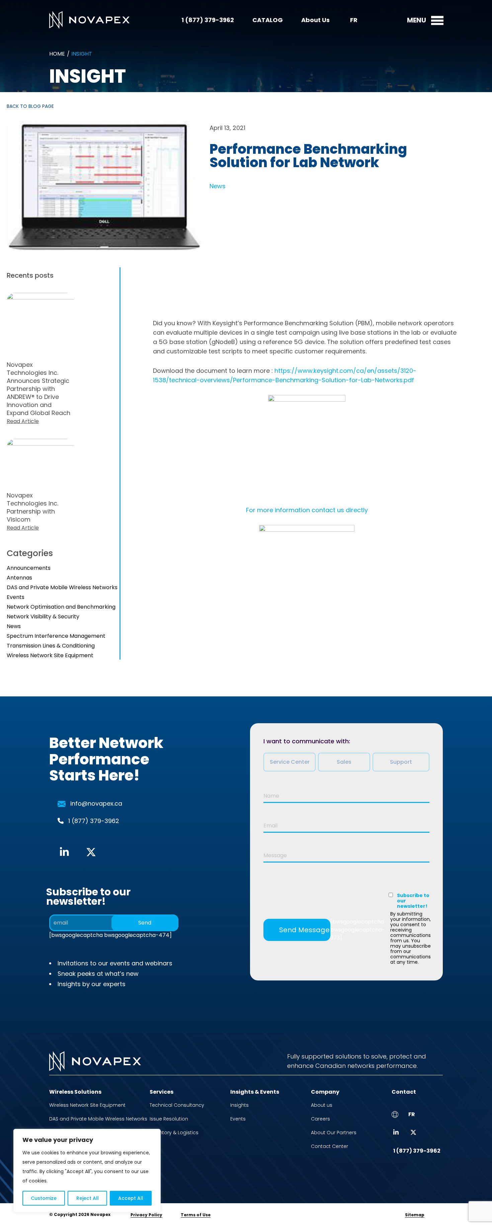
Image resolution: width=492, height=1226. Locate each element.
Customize (44, 1198)
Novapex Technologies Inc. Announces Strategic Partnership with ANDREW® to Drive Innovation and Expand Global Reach (38, 392)
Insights (239, 1105)
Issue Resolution (169, 1118)
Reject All (87, 1198)
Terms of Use (196, 1215)
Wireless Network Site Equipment (50, 655)
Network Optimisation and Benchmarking (61, 607)
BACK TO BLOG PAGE (30, 106)
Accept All (130, 1198)
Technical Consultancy (177, 1105)
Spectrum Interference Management (56, 636)
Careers (320, 1118)
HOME (57, 54)
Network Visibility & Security (43, 616)
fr (353, 20)
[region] (87, 1171)
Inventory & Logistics (174, 1132)
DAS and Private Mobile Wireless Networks (62, 587)
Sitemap (414, 1215)
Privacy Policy (146, 1215)
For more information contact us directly (307, 510)
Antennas (19, 578)
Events (15, 597)
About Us (315, 20)
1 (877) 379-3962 (207, 20)
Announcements (29, 568)
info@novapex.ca (96, 803)
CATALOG (267, 20)
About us (321, 1105)
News (218, 186)
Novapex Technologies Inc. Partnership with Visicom (32, 511)
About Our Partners (333, 1132)
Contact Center (329, 1146)
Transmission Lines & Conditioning (51, 646)
